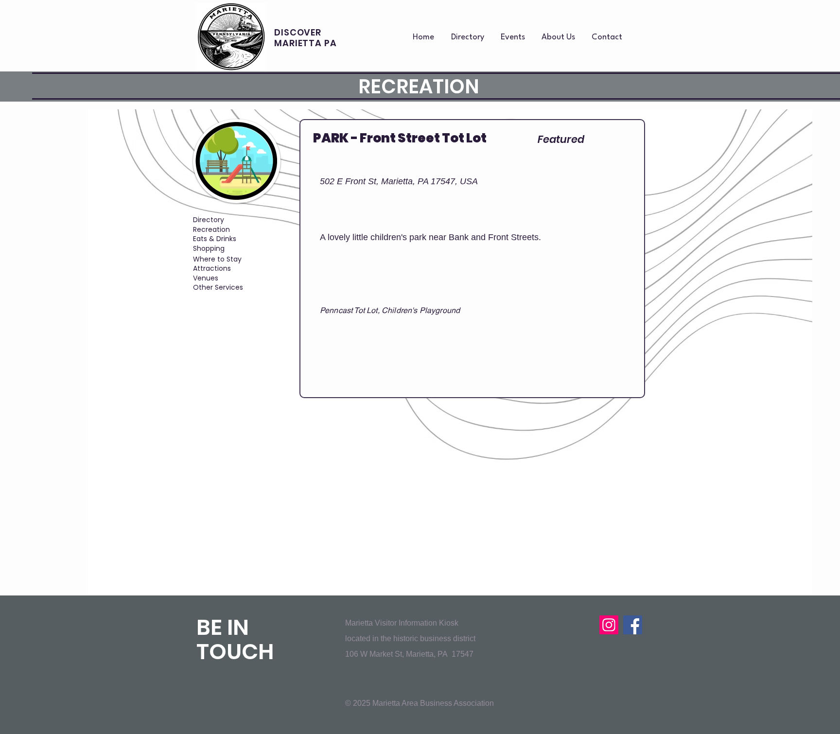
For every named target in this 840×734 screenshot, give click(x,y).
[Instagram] (608, 624)
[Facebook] (632, 624)
